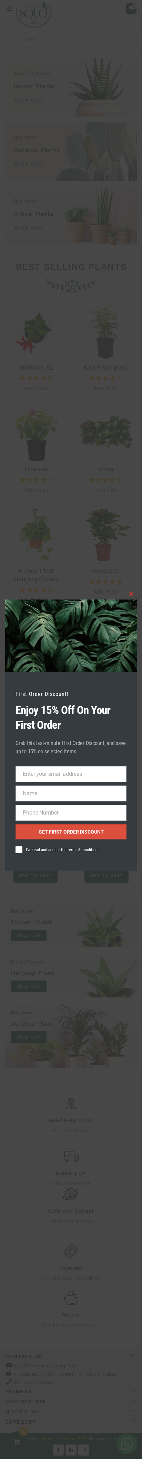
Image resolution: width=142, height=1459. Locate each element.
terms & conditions (83, 849)
